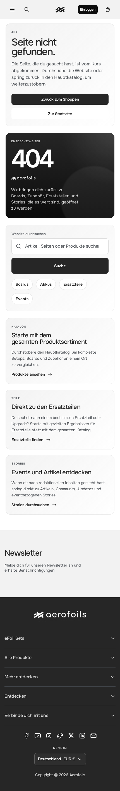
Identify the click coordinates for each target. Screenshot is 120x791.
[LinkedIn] (82, 735)
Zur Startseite (60, 113)
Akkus (46, 284)
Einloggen (87, 9)
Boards (22, 284)
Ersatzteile (73, 284)
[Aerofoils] (60, 619)
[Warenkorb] (107, 9)
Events (22, 298)
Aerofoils (77, 774)
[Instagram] (48, 735)
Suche (60, 266)
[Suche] (26, 9)
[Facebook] (26, 735)
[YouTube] (37, 735)
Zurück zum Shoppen (60, 99)
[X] (71, 735)
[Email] (93, 735)
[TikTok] (60, 735)
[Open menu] (12, 9)
